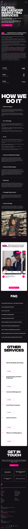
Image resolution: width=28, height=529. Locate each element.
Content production (17, 494)
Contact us (16, 498)
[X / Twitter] (8, 526)
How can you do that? (5, 310)
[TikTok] (13, 526)
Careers (2, 494)
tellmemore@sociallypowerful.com (5, 522)
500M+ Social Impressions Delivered (8, 478)
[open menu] (26, 2)
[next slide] (15, 282)
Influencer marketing (17, 491)
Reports (2, 502)
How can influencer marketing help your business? (10, 329)
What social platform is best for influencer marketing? (11, 322)
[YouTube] (9, 526)
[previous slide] (13, 282)
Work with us (13, 465)
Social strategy (16, 495)
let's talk (7, 25)
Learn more (9, 371)
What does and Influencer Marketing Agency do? (10, 325)
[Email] (15, 526)
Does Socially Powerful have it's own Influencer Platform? (12, 303)
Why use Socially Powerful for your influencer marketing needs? (13, 333)
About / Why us (3, 491)
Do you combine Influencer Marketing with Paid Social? (11, 337)
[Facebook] (6, 526)
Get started (14, 237)
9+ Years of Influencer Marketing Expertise (7, 472)
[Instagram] (11, 526)
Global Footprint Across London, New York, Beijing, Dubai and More (20, 472)
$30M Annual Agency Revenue (20, 478)
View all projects (13, 287)
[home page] (2, 2)
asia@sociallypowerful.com (4, 512)
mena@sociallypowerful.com (4, 508)
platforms (4, 51)
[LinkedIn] (17, 526)
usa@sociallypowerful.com (4, 517)
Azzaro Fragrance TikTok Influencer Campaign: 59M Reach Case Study (10, 276)
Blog (1, 498)
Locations (2, 495)
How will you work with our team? (7, 318)
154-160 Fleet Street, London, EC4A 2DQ (6, 521)
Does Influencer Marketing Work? (7, 314)
